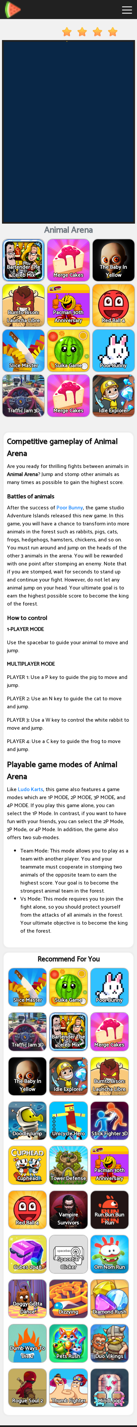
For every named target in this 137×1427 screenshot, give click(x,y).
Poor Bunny (70, 507)
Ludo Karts (30, 789)
